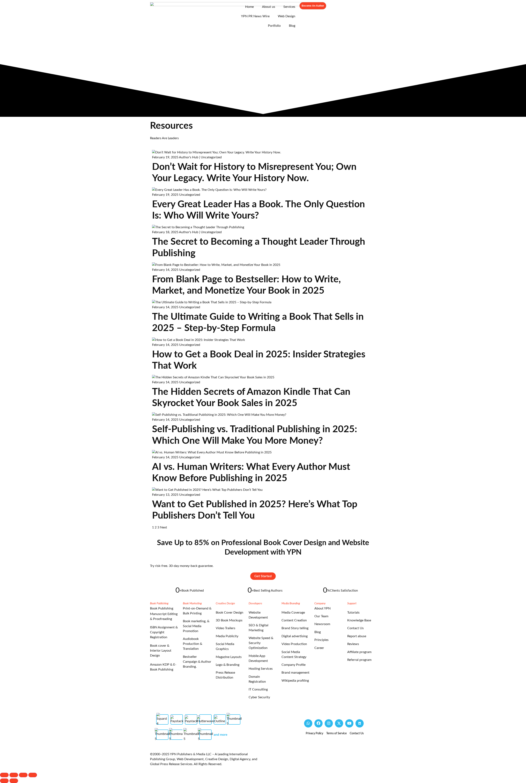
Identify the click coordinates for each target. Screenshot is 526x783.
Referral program (359, 659)
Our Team (321, 616)
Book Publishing (161, 608)
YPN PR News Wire (255, 16)
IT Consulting (258, 689)
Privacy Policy (314, 733)
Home (249, 6)
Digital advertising (294, 636)
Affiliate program (359, 652)
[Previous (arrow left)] (4, 780)
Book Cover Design (229, 612)
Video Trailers (225, 628)
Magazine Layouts (229, 657)
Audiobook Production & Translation (192, 643)
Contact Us (355, 628)
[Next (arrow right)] (13, 780)
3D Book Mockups (229, 620)
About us (268, 6)
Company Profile (293, 664)
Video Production (294, 644)
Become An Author (313, 5)
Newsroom (322, 624)
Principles (321, 640)
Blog (292, 25)
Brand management (295, 672)
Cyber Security (259, 697)
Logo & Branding (227, 664)
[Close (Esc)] (32, 775)
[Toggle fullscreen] (13, 775)
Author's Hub (188, 157)
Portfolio (274, 25)
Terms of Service (336, 733)
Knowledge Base (359, 620)
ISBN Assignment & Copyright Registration (164, 632)
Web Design (286, 16)
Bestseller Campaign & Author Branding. (197, 661)
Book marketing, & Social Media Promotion (196, 626)
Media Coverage (293, 612)
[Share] (23, 775)
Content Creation (294, 620)
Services (289, 6)
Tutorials (353, 612)
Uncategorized (211, 157)
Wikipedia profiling (295, 680)
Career (319, 648)
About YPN (322, 608)
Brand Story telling (294, 628)
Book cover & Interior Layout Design (160, 650)
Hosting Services (261, 668)
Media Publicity (227, 636)
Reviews (353, 644)
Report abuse (356, 636)
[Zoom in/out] (4, 775)
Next (163, 527)
